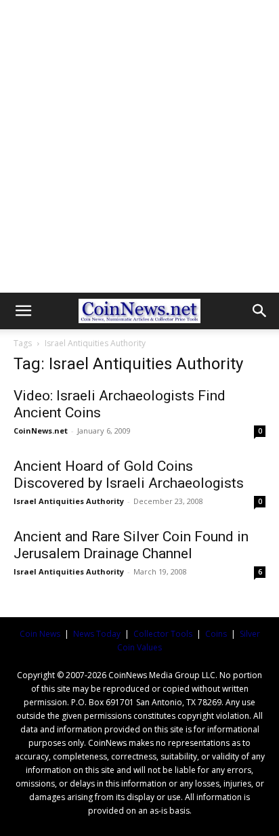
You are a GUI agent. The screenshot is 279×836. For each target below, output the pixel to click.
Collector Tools (162, 634)
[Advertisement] (139, 146)
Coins (216, 634)
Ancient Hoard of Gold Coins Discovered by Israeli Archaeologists (129, 474)
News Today (97, 634)
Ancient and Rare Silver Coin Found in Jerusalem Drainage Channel (131, 545)
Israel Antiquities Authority (69, 501)
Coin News (40, 634)
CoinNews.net (41, 430)
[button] (23, 311)
